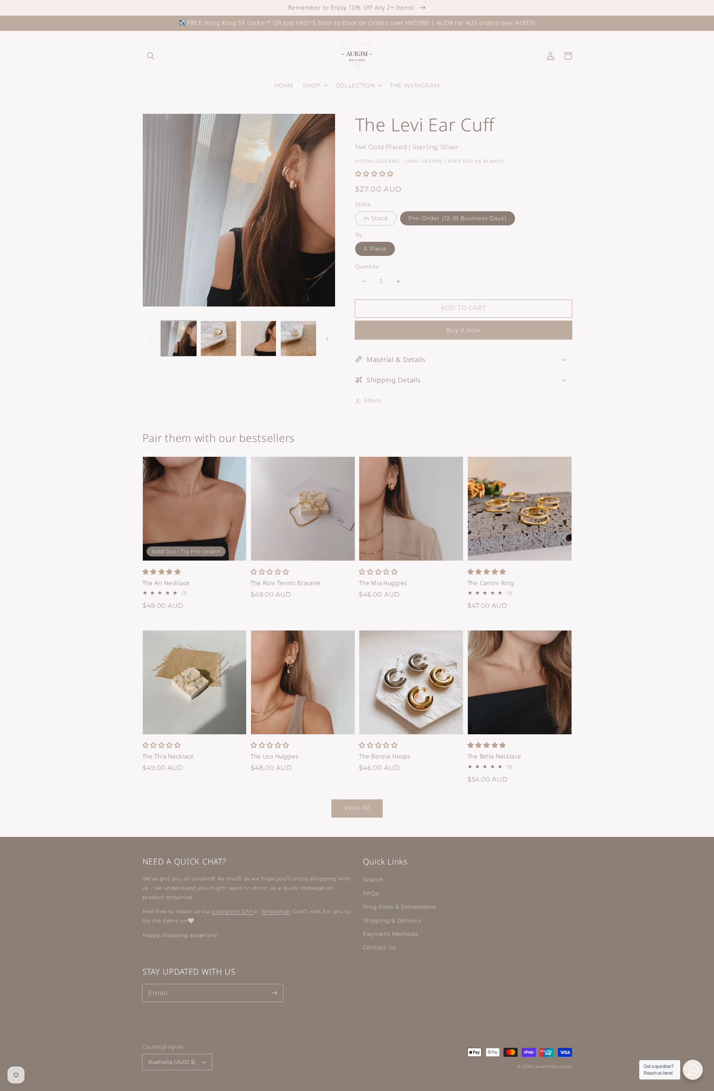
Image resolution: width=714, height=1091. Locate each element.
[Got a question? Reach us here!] (693, 1070)
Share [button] (372, 400)
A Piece (375, 249)
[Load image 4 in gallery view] (298, 339)
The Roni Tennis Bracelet (286, 583)
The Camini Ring (490, 583)
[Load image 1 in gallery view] (179, 339)
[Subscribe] (274, 992)
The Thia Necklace (168, 756)
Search (373, 879)
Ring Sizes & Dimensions (399, 907)
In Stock (375, 218)
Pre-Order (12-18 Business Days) (457, 218)
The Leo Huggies (275, 756)
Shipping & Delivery (392, 920)
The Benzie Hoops (385, 756)
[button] (151, 55)
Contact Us (379, 947)
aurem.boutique (554, 1066)
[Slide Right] (327, 338)
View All (357, 807)
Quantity (367, 266)
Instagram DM (232, 911)
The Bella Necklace (494, 756)
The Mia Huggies (383, 583)
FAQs (371, 893)
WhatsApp (275, 911)
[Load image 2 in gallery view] (218, 339)
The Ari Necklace (166, 583)
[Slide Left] (150, 338)
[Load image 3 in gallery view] (259, 339)
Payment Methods (390, 934)
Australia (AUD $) (172, 1062)
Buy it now (463, 330)
